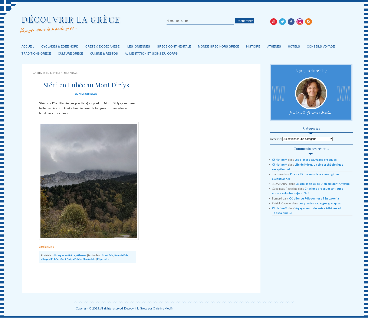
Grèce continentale (174, 46)
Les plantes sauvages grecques (316, 159)
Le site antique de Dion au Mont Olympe (323, 183)
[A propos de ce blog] (311, 93)
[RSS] (308, 21)
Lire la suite (48, 246)
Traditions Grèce (36, 53)
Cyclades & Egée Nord (59, 46)
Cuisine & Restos (104, 53)
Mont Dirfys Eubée (71, 259)
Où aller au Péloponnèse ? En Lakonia (314, 198)
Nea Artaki (89, 259)
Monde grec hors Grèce (218, 46)
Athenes (274, 46)
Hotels (294, 46)
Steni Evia (107, 255)
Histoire (253, 46)
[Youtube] (273, 21)
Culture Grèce (70, 53)
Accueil (28, 46)
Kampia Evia (121, 255)
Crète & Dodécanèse (102, 46)
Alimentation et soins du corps (151, 53)
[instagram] (299, 21)
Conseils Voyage (321, 46)
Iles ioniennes (138, 46)
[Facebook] (291, 21)
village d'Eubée (50, 259)
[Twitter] (282, 21)
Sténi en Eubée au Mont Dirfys (86, 85)
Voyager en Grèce (64, 255)
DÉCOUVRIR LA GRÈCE (71, 19)
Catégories (276, 138)
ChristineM (279, 159)
